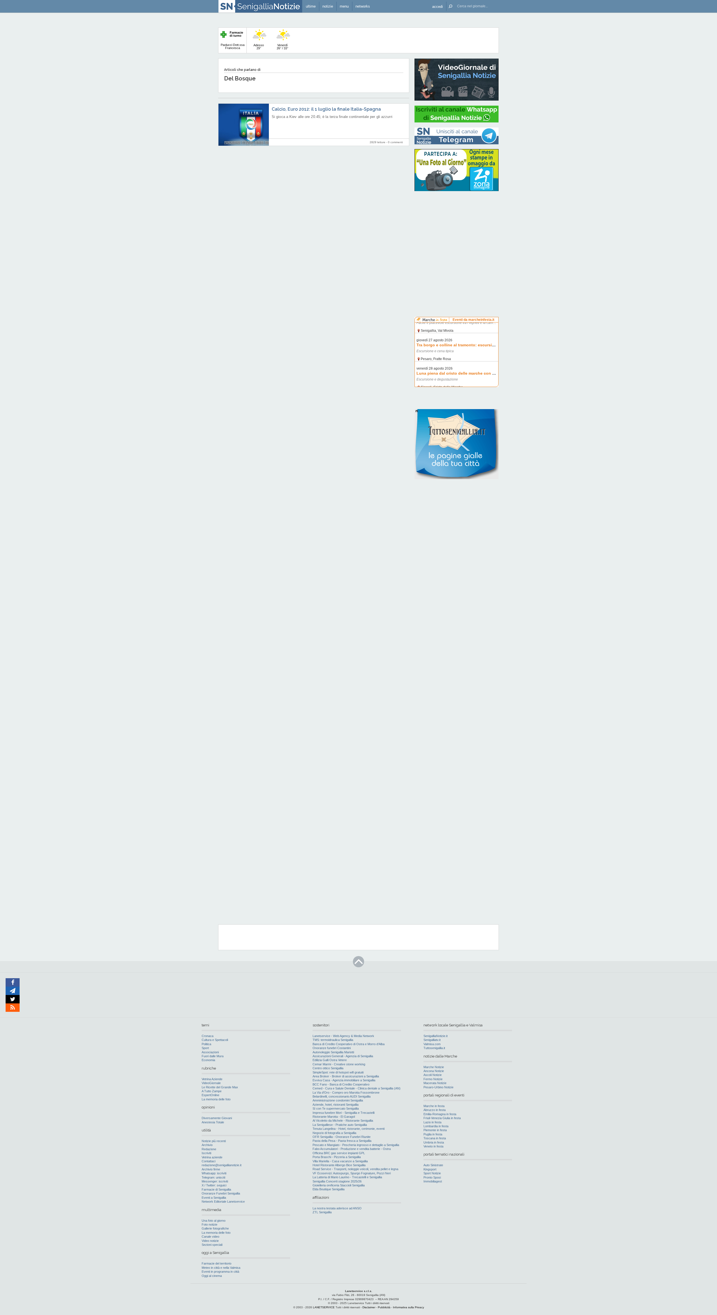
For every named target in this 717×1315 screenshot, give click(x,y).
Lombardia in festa (435, 1126)
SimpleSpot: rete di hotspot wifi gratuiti (338, 1072)
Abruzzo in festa (434, 1110)
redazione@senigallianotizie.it (221, 1165)
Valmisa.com (432, 1044)
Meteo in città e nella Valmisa (221, 1267)
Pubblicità (384, 1307)
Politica (206, 1044)
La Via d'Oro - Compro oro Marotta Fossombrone (346, 1092)
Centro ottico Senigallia (328, 1068)
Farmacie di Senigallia (216, 1189)
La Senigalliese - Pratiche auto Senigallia (340, 1124)
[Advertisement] (457, 231)
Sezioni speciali (212, 1244)
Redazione (209, 1149)
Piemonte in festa (435, 1130)
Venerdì (282, 46)
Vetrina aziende (212, 1157)
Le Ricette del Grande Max (220, 1087)
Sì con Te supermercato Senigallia (336, 1108)
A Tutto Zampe (212, 1091)
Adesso (258, 46)
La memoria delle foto (216, 1099)
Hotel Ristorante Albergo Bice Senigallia (339, 1165)
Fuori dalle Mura (213, 1056)
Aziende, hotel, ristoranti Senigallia (335, 1104)
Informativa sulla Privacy (408, 1307)
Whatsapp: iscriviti (214, 1173)
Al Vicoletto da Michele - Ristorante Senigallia (343, 1120)
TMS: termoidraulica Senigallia (333, 1040)
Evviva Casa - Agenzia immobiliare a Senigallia (344, 1080)
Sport (205, 1048)
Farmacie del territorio (216, 1263)
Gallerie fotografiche (215, 1228)
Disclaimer (368, 1307)
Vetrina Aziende (212, 1079)
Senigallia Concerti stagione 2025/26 (337, 1181)
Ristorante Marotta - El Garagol (334, 1116)
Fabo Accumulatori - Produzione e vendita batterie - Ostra (352, 1149)
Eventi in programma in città (220, 1271)
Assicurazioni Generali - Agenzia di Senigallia (343, 1056)
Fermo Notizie (433, 1079)
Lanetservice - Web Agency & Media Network (343, 1036)
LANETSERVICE (324, 1307)
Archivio (207, 1145)
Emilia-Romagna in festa (439, 1114)
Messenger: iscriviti (215, 1181)
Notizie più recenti (214, 1141)
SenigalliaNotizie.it (435, 1036)
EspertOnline (210, 1095)
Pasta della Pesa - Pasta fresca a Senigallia (342, 1140)
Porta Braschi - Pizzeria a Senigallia (337, 1157)
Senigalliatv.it (432, 1040)
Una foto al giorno (213, 1220)
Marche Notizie (433, 1067)
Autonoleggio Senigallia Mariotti (333, 1052)
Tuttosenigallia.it (434, 1048)
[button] (437, 6)
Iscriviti (206, 1153)
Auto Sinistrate (433, 1165)
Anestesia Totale (213, 1122)
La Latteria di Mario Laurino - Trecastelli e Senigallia (347, 1177)
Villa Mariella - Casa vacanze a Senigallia (340, 1161)
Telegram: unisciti (213, 1177)
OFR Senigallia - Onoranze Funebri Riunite (342, 1136)
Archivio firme (211, 1169)
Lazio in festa (432, 1122)
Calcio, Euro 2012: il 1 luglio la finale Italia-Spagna (326, 109)
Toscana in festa (434, 1138)
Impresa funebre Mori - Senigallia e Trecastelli (343, 1112)
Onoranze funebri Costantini (332, 1048)
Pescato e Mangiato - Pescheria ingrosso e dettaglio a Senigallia (356, 1145)
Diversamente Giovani (217, 1118)
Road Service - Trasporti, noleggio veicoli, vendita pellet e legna (355, 1169)
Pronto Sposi (432, 1177)
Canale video (210, 1236)
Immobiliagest (432, 1181)
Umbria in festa (433, 1142)
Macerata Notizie (434, 1083)
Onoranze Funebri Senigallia (221, 1193)
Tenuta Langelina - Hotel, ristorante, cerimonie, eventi (349, 1128)
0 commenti (395, 142)
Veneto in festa (433, 1146)
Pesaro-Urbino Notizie (438, 1087)
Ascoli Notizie (432, 1075)
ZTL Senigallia (322, 1212)
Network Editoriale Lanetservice (223, 1201)
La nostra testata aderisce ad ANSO (337, 1208)
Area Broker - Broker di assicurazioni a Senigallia (346, 1076)
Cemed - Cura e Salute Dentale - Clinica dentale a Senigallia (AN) (357, 1088)
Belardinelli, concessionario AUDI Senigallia (342, 1096)
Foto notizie (209, 1224)
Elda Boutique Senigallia (328, 1189)
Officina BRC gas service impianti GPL (339, 1153)
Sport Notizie (432, 1173)
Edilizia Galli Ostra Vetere (330, 1060)
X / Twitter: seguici (214, 1185)
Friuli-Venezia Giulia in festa (442, 1118)
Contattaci (208, 1161)
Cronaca (207, 1036)
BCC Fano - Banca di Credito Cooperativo (341, 1084)
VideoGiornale (211, 1083)
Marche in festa (433, 1106)
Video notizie (210, 1240)
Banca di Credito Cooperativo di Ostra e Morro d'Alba (349, 1044)
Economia (208, 1060)
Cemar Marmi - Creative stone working (339, 1064)
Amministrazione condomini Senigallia (338, 1100)
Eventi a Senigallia (214, 1197)
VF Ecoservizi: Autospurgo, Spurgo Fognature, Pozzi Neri (352, 1173)
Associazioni (210, 1052)
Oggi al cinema (212, 1275)
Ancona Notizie (433, 1071)
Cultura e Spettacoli (215, 1040)
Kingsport (429, 1169)
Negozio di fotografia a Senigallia (334, 1133)
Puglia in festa (432, 1134)
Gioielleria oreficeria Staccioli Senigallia (339, 1185)
